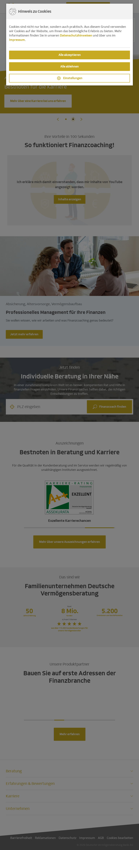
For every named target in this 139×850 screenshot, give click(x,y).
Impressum (17, 40)
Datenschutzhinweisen (76, 35)
